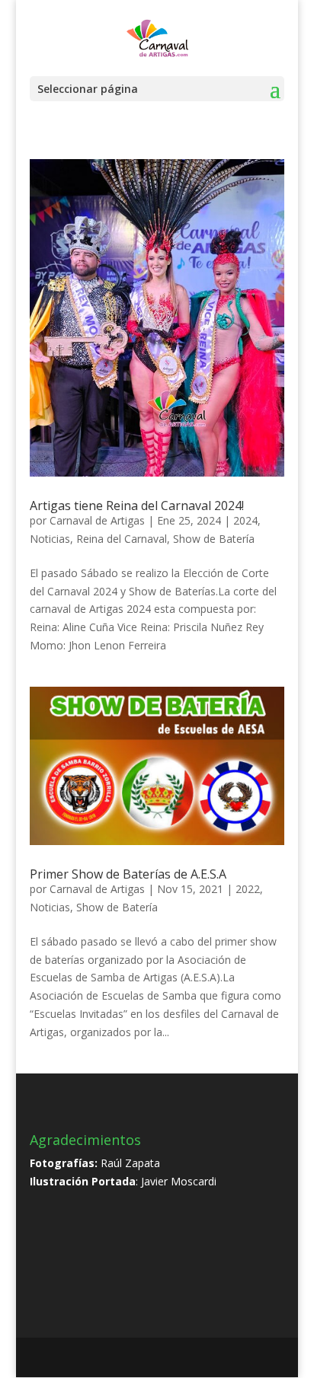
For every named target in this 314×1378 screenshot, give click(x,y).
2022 (248, 889)
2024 (245, 520)
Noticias (50, 538)
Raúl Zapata (130, 1163)
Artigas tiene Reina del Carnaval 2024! (137, 505)
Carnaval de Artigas (97, 520)
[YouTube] (162, 1358)
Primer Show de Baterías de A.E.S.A (128, 874)
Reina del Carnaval (121, 538)
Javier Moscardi (178, 1181)
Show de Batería (214, 538)
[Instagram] (195, 1358)
